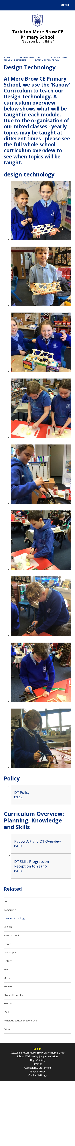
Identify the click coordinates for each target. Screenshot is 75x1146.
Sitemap (37, 1064)
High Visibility (37, 1060)
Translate (30, 5)
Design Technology (47, 60)
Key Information (30, 57)
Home (7, 57)
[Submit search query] (44, 4)
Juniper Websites (48, 1056)
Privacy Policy (37, 1071)
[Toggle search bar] (6, 5)
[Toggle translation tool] (16, 5)
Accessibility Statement (37, 1067)
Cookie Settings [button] (37, 1075)
